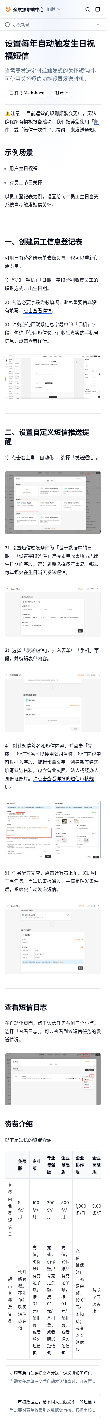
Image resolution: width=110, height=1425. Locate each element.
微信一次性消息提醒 (44, 130)
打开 (59, 92)
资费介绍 (19, 1124)
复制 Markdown (29, 92)
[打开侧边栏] (98, 9)
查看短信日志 (26, 1007)
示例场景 (19, 152)
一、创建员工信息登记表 (43, 242)
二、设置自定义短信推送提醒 (47, 437)
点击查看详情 (37, 310)
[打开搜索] (88, 9)
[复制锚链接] (37, 152)
